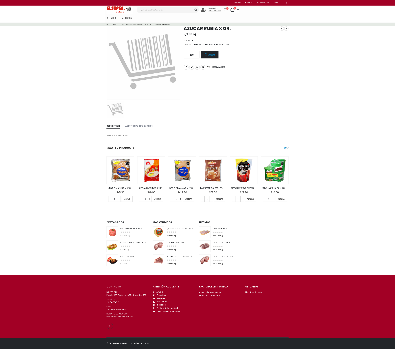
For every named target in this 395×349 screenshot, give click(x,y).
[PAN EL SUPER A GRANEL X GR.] (112, 246)
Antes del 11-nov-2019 (209, 295)
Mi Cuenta (238, 3)
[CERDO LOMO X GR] (205, 246)
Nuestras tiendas (253, 292)
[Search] (196, 10)
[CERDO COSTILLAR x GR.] (158, 246)
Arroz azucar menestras (217, 44)
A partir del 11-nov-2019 (210, 292)
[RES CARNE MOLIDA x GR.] (112, 232)
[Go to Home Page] (107, 24)
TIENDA (128, 18)
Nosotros (248, 3)
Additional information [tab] (139, 125)
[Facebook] (286, 3)
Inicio (113, 18)
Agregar (211, 55)
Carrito (275, 3)
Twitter (191, 67)
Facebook (186, 67)
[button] (284, 148)
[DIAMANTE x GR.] (205, 232)
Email (202, 67)
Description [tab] (113, 125)
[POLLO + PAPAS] (112, 260)
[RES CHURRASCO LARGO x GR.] (158, 260)
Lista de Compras (262, 3)
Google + (197, 67)
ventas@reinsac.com (116, 309)
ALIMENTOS (199, 44)
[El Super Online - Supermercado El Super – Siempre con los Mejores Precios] (119, 10)
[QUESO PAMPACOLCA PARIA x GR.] (158, 232)
